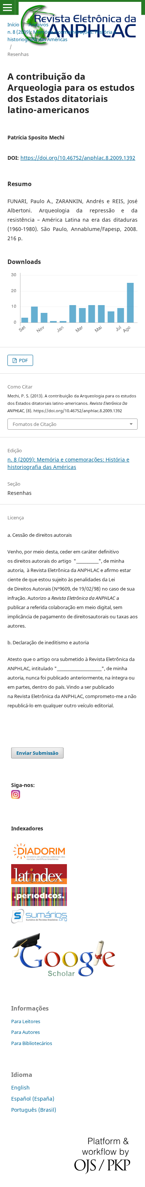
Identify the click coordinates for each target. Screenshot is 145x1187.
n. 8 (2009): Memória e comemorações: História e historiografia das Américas (61, 36)
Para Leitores (25, 1021)
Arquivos (38, 24)
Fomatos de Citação (35, 424)
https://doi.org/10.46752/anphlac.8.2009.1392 (77, 157)
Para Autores (25, 1032)
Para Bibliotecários (31, 1043)
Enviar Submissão (37, 753)
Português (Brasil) (33, 1109)
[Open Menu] (7, 7)
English (20, 1087)
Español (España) (32, 1098)
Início (13, 24)
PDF (23, 360)
